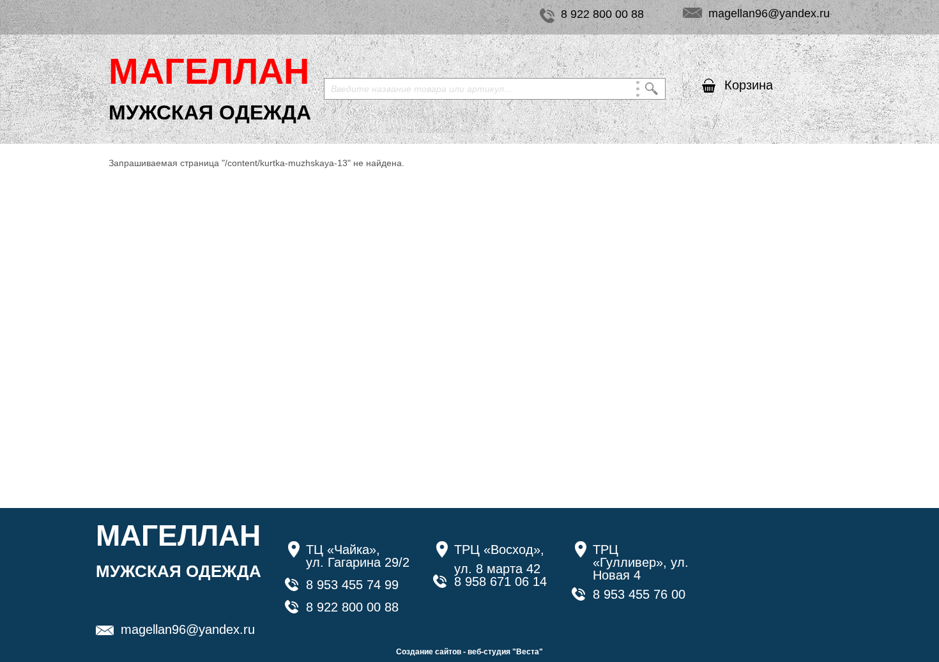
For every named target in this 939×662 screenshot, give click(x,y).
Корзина (748, 85)
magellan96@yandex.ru (769, 13)
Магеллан (209, 71)
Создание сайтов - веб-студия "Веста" (469, 651)
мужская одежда (210, 112)
